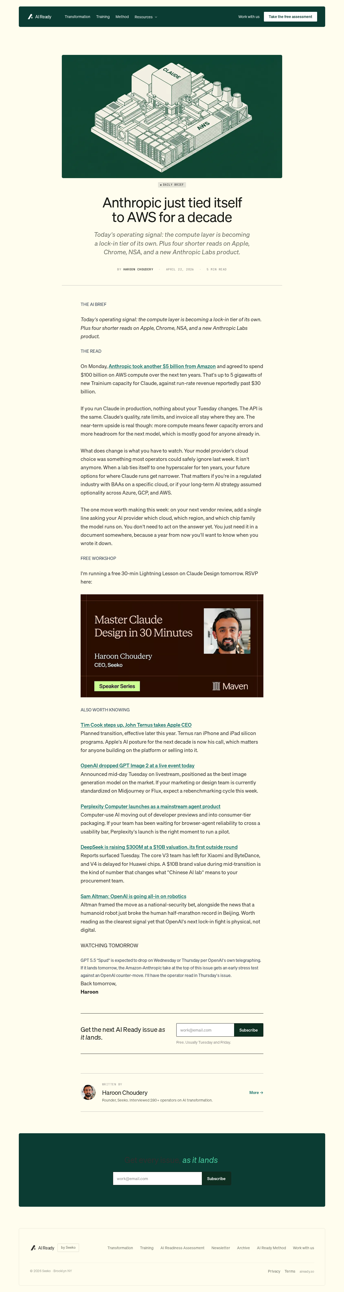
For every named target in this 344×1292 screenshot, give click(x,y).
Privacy (274, 1271)
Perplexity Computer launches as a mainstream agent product (150, 806)
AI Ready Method (271, 1247)
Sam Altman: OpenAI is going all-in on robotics (133, 896)
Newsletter (221, 1247)
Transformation (77, 16)
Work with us (249, 16)
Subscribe (248, 1030)
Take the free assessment (290, 16)
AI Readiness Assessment (182, 1247)
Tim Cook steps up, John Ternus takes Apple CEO (136, 724)
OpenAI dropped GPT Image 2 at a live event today (138, 765)
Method (122, 16)
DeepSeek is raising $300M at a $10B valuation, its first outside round (159, 846)
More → (256, 1092)
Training (103, 16)
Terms (290, 1271)
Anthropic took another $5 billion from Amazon (162, 366)
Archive (243, 1247)
